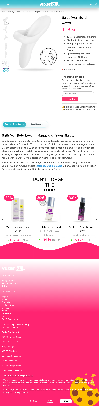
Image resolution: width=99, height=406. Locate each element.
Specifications (37, 124)
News (4, 310)
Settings (33, 401)
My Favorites (8, 305)
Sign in (5, 296)
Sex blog (6, 316)
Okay (66, 401)
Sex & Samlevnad (10, 319)
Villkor (5, 299)
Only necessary (50, 401)
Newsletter (7, 313)
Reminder (70, 99)
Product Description (14, 124)
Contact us (6, 302)
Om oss (5, 308)
